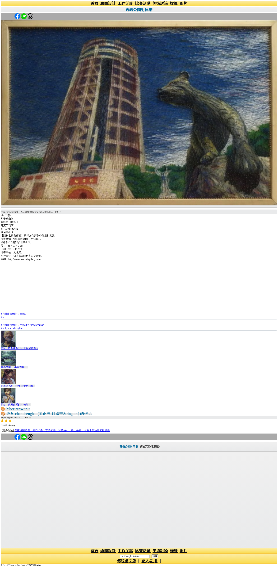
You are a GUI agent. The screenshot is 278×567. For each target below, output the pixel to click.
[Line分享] (24, 16)
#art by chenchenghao (12, 328)
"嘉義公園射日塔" (128, 446)
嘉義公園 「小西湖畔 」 (14, 367)
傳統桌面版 (126, 561)
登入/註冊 (149, 561)
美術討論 (160, 3)
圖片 (183, 3)
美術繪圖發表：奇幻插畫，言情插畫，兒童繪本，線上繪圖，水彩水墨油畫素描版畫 (62, 430)
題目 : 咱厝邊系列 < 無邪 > (16, 404)
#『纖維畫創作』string (13, 313)
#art (3, 317)
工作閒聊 (125, 3)
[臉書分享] (17, 16)
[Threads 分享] (30, 16)
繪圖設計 (108, 3)
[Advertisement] (139, 286)
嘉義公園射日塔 (139, 10)
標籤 (174, 3)
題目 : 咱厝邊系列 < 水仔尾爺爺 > (19, 348)
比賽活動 (143, 3)
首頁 (94, 3)
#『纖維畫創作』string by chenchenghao (22, 324)
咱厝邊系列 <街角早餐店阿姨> (18, 386)
